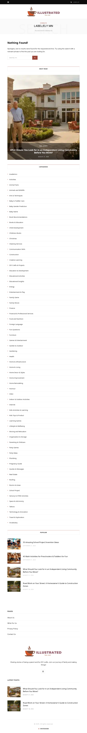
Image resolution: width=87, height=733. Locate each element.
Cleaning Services (15, 244)
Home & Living (14, 367)
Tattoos (12, 506)
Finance (12, 308)
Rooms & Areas (15, 485)
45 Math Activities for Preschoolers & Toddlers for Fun (45, 556)
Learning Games (15, 421)
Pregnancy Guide (15, 464)
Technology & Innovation (18, 512)
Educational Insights (16, 281)
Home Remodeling (16, 383)
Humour (12, 389)
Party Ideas (13, 453)
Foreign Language (16, 324)
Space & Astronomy (16, 501)
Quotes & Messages (16, 469)
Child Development (16, 228)
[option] (43, 117)
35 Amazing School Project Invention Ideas (41, 542)
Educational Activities (17, 276)
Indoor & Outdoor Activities (19, 399)
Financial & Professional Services (21, 313)
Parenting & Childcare (17, 442)
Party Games (14, 447)
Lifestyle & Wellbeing (17, 426)
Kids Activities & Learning (18, 410)
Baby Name (13, 212)
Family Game (14, 297)
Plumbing (12, 458)
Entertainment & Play (17, 292)
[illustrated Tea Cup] (43, 11)
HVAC (11, 394)
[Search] (71, 2)
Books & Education (16, 222)
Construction (14, 254)
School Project (14, 490)
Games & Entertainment (18, 340)
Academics (13, 174)
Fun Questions (14, 329)
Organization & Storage (18, 437)
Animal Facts (14, 185)
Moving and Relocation (17, 431)
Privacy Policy (12, 629)
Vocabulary (13, 523)
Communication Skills (17, 249)
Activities (12, 179)
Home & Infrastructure (17, 362)
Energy (11, 287)
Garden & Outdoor (16, 346)
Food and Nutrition (16, 319)
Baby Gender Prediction (18, 206)
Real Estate (43, 146)
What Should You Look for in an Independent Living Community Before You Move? (43, 151)
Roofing (12, 480)
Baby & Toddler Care (16, 201)
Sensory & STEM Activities (18, 496)
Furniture (12, 335)
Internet (12, 405)
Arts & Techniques (15, 196)
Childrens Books (15, 233)
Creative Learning (15, 260)
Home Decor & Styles (17, 372)
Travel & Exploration (16, 517)
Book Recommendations (18, 217)
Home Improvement (16, 378)
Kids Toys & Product (16, 415)
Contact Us (11, 634)
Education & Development (18, 271)
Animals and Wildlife (16, 190)
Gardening (13, 351)
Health (11, 356)
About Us (10, 618)
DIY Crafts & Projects (16, 265)
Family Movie (14, 303)
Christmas (13, 238)
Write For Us (12, 623)
